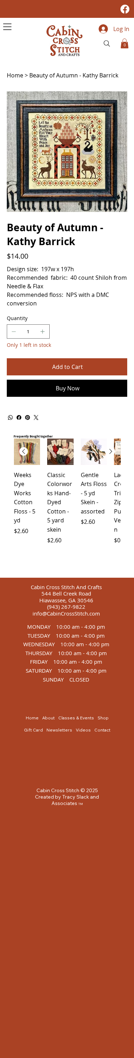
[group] (67, 505)
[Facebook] (124, 9)
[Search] (106, 43)
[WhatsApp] (10, 417)
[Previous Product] (23, 451)
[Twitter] (36, 417)
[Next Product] (110, 451)
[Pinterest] (27, 417)
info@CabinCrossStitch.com (66, 613)
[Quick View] (60, 452)
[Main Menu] (7, 27)
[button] (124, 43)
